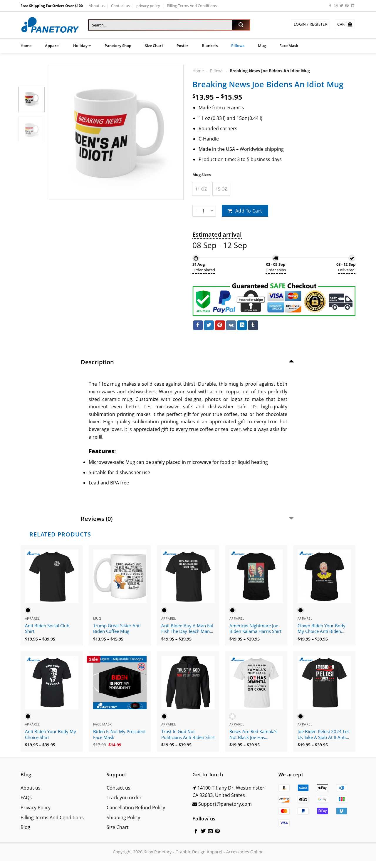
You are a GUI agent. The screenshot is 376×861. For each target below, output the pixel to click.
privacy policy (148, 5)
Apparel (52, 45)
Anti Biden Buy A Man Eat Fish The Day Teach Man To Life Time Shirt (187, 629)
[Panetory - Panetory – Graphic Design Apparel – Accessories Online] (50, 25)
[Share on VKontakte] (231, 325)
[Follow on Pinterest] (347, 6)
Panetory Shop (118, 45)
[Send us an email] (210, 831)
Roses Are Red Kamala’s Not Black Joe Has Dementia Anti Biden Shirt (255, 734)
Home (26, 45)
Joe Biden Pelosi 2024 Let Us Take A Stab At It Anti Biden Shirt (323, 734)
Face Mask (288, 45)
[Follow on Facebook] (330, 6)
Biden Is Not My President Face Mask (119, 734)
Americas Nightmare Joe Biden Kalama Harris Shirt (255, 628)
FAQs (26, 797)
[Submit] (240, 25)
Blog (25, 827)
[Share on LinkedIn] (242, 325)
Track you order (124, 797)
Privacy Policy (36, 807)
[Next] (173, 132)
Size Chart (154, 45)
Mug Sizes (201, 174)
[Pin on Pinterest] (220, 325)
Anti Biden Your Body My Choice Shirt (50, 734)
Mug (262, 45)
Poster (182, 45)
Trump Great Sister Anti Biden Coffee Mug (117, 628)
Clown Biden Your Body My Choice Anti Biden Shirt (321, 629)
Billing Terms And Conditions (192, 5)
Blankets (210, 45)
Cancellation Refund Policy (136, 807)
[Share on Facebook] (198, 325)
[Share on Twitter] (209, 325)
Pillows (237, 45)
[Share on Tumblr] (253, 325)
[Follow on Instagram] (336, 6)
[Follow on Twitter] (341, 6)
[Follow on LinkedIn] (352, 6)
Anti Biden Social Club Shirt (47, 628)
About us (97, 5)
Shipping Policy (123, 817)
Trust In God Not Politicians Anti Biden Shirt (188, 734)
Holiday (80, 45)
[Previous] (58, 132)
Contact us (120, 5)
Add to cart (248, 211)
